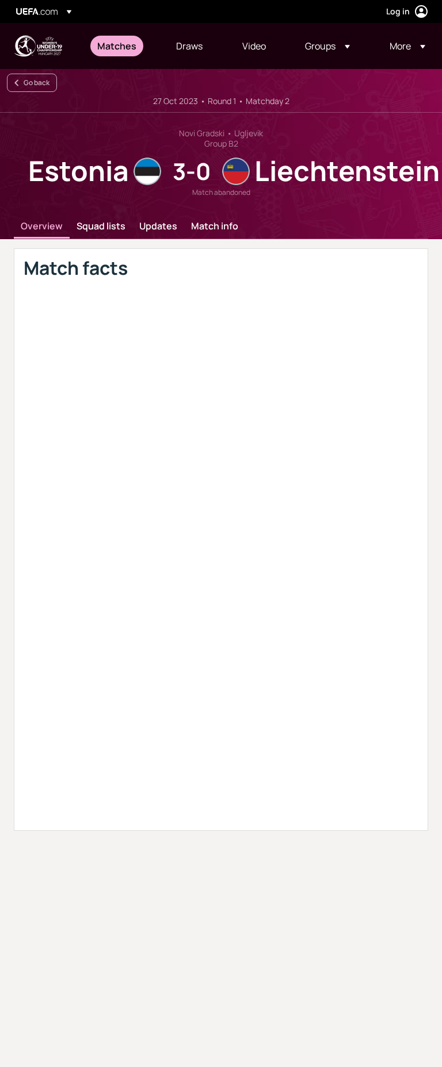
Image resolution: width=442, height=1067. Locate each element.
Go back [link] (36, 82)
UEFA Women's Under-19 (38, 46)
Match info (214, 226)
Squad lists (101, 226)
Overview (42, 226)
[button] (327, 46)
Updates (158, 226)
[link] (117, 46)
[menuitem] (122, 46)
